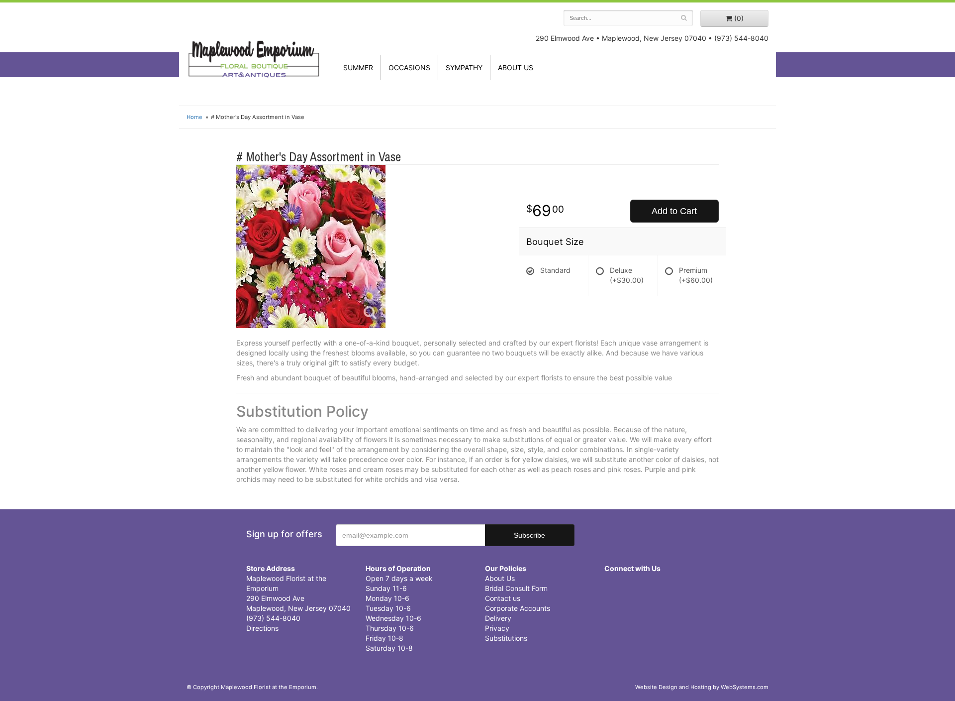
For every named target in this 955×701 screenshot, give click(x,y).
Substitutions (506, 638)
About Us (500, 578)
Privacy (497, 628)
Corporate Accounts (517, 608)
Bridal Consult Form (516, 588)
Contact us (502, 598)
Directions (262, 628)
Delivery (498, 618)
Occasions (409, 67)
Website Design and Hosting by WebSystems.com (701, 687)
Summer (358, 67)
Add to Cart (674, 211)
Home (194, 117)
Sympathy (464, 67)
